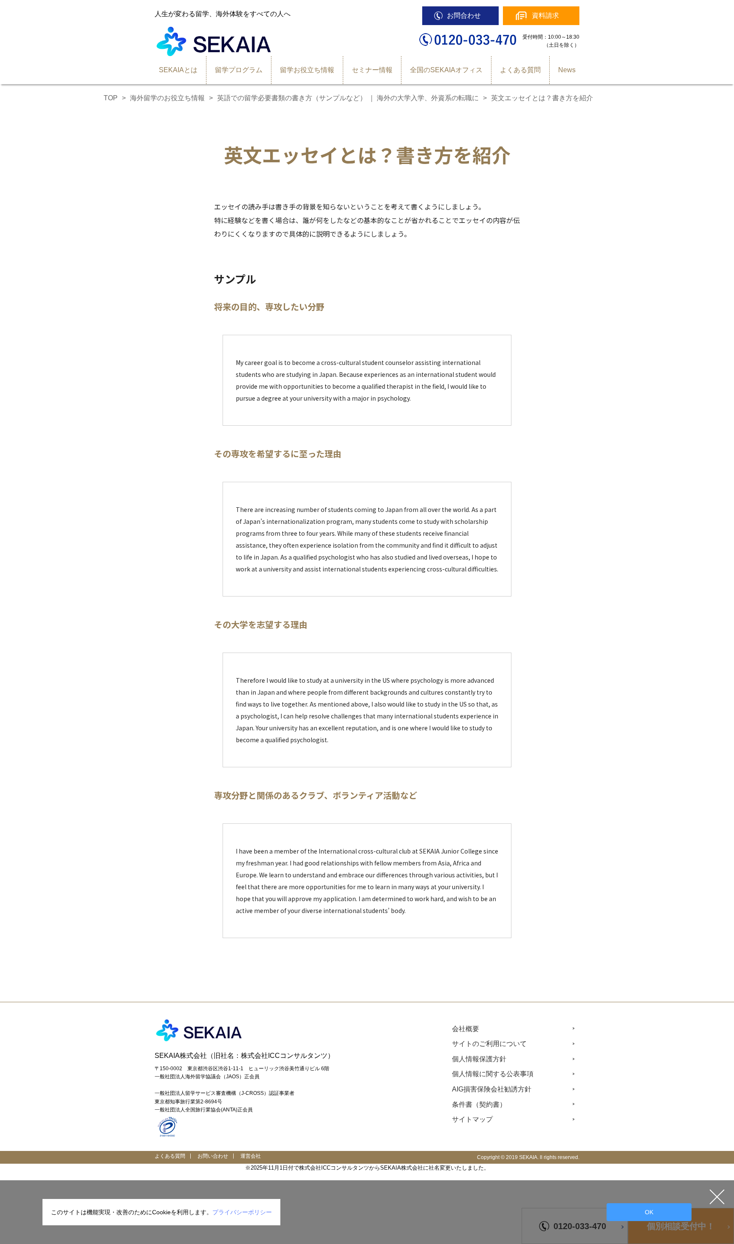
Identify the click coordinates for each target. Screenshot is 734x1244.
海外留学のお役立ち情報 (167, 98)
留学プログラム (239, 70)
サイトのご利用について (489, 1043)
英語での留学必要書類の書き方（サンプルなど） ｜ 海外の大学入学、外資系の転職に (348, 98)
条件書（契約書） (479, 1104)
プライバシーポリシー (242, 1212)
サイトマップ (472, 1119)
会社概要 (465, 1028)
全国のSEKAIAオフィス (446, 70)
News (567, 70)
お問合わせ (464, 15)
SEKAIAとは (178, 70)
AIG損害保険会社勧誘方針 (491, 1089)
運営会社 (250, 1156)
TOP (111, 98)
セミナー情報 (372, 70)
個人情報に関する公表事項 (493, 1073)
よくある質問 (520, 70)
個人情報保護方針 (479, 1059)
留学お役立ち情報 (307, 70)
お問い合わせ (213, 1156)
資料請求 (545, 15)
